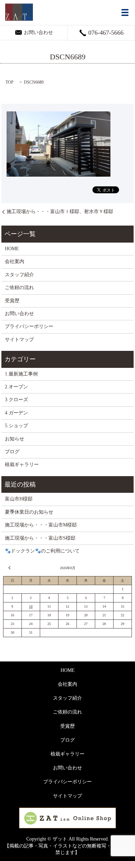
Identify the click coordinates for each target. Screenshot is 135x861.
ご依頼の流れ (19, 287)
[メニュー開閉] (125, 12)
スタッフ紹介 (19, 274)
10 (31, 606)
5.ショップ (16, 425)
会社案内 (14, 261)
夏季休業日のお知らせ (29, 512)
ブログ (12, 451)
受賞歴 (12, 300)
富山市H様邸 (19, 498)
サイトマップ (19, 339)
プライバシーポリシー (29, 326)
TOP (10, 82)
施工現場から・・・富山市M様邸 (41, 524)
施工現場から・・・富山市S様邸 (40, 538)
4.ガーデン (16, 412)
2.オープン (16, 386)
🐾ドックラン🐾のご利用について (42, 551)
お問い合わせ (19, 313)
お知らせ (14, 438)
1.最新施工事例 (21, 374)
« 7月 (10, 568)
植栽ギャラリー (22, 464)
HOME (12, 248)
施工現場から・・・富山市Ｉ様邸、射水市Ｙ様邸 (60, 211)
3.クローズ (16, 399)
